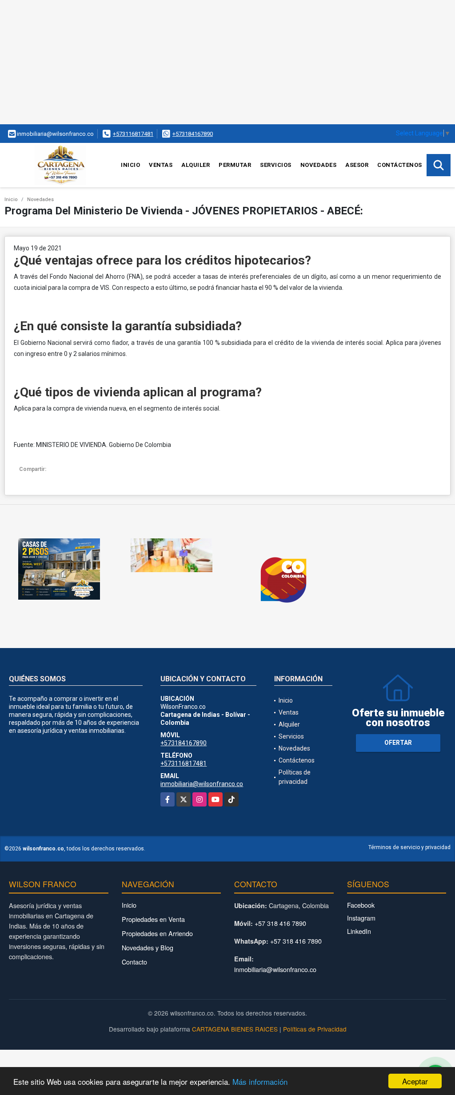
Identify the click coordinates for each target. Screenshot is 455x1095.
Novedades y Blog (147, 947)
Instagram (361, 917)
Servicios (275, 165)
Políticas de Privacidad (315, 1028)
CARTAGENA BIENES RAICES (235, 1028)
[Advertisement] (227, 62)
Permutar (235, 165)
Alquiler (195, 165)
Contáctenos (399, 165)
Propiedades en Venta (153, 919)
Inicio (130, 165)
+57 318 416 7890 (280, 923)
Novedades (318, 165)
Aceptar (415, 1081)
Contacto (134, 961)
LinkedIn (359, 931)
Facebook (361, 904)
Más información (259, 1081)
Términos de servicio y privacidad (409, 847)
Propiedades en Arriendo (157, 933)
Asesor (356, 165)
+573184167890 (192, 133)
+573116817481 (133, 133)
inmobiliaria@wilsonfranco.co (201, 783)
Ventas (160, 165)
